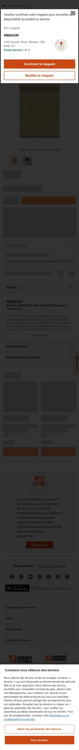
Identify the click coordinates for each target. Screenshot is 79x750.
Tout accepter (39, 740)
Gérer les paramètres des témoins (39, 729)
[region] (39, 707)
